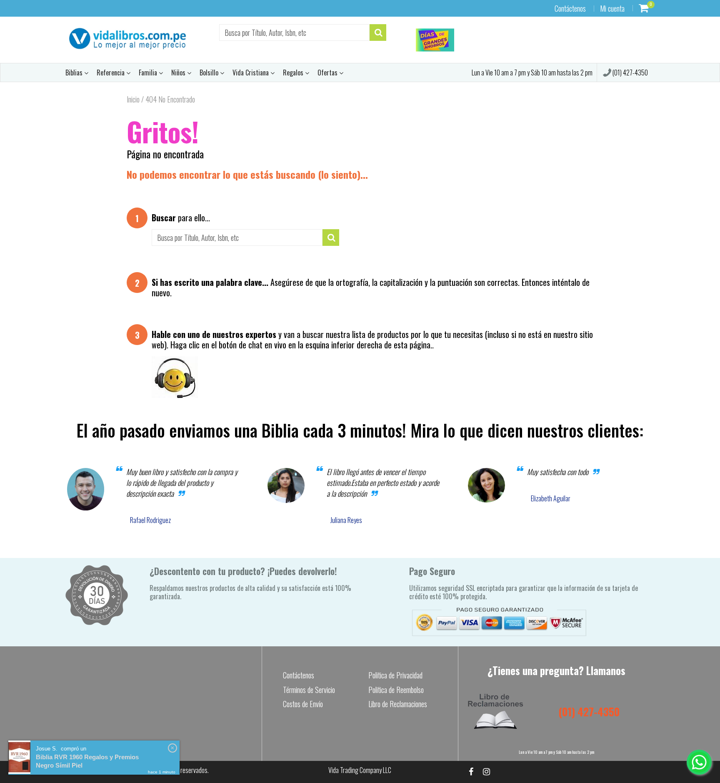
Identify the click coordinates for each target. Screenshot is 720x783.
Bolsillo (210, 73)
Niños (179, 73)
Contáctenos (570, 8)
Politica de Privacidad (395, 675)
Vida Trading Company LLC (359, 770)
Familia (149, 73)
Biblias (74, 73)
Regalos (294, 73)
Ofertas (328, 73)
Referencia (111, 73)
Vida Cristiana (251, 73)
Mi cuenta (612, 8)
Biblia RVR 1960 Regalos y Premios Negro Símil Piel (87, 761)
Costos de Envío (303, 703)
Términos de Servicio (309, 689)
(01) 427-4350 (629, 73)
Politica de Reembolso (396, 689)
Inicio (133, 99)
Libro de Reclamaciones (397, 703)
